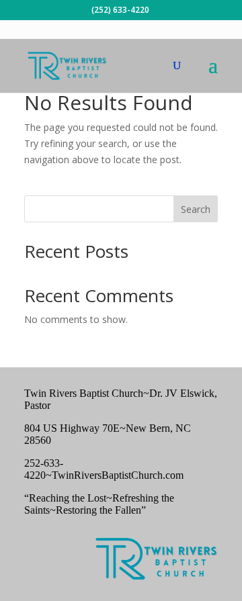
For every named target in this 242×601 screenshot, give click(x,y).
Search (195, 209)
